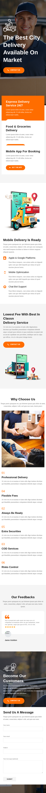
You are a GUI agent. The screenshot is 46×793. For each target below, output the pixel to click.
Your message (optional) (10, 759)
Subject (5, 747)
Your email (6, 736)
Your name (6, 725)
